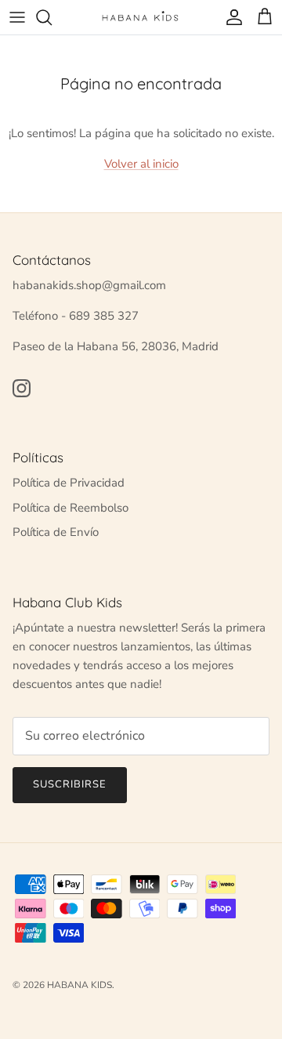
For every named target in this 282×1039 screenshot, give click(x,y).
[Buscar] (51, 17)
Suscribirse (70, 784)
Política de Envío (56, 532)
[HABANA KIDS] (141, 16)
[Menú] (17, 17)
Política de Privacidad (69, 483)
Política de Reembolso (70, 508)
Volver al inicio (141, 164)
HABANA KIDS (79, 985)
